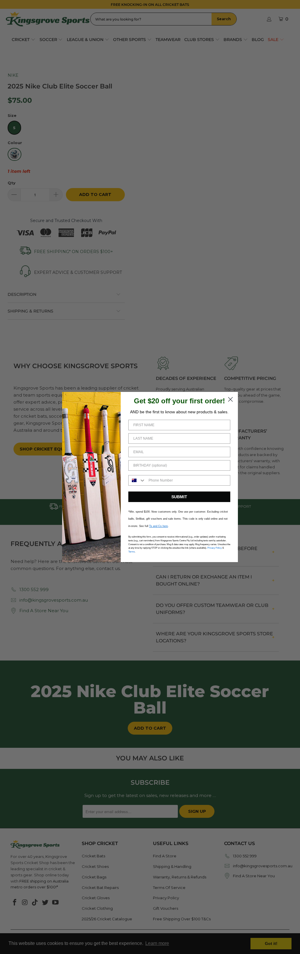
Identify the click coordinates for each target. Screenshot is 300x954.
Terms (131, 551)
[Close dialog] (230, 399)
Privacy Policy (214, 548)
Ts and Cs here (158, 526)
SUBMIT (179, 496)
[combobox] (137, 480)
